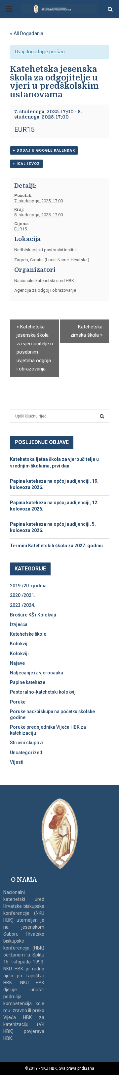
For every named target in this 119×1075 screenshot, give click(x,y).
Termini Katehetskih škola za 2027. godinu (56, 545)
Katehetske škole (28, 634)
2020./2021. (22, 595)
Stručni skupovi (26, 742)
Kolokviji (19, 653)
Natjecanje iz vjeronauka (36, 672)
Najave (17, 663)
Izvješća (18, 624)
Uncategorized (26, 752)
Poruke (17, 702)
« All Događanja (26, 33)
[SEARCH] (102, 416)
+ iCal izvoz (26, 164)
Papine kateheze (27, 682)
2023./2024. (22, 605)
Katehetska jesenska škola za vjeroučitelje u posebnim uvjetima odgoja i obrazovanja (35, 348)
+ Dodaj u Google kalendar (44, 150)
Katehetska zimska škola (86, 331)
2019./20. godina (28, 585)
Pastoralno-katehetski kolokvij (43, 692)
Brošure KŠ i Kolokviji (33, 614)
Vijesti (16, 762)
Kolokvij (18, 643)
